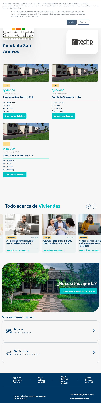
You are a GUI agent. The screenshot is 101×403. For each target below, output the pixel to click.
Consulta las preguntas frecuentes (78, 291)
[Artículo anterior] (88, 206)
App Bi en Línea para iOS (41, 380)
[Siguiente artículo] (94, 206)
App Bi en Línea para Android (17, 380)
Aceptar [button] (72, 22)
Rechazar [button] (83, 22)
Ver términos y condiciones (82, 394)
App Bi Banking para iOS (89, 380)
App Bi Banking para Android (64, 380)
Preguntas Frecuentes (79, 398)
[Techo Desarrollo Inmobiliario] (82, 42)
